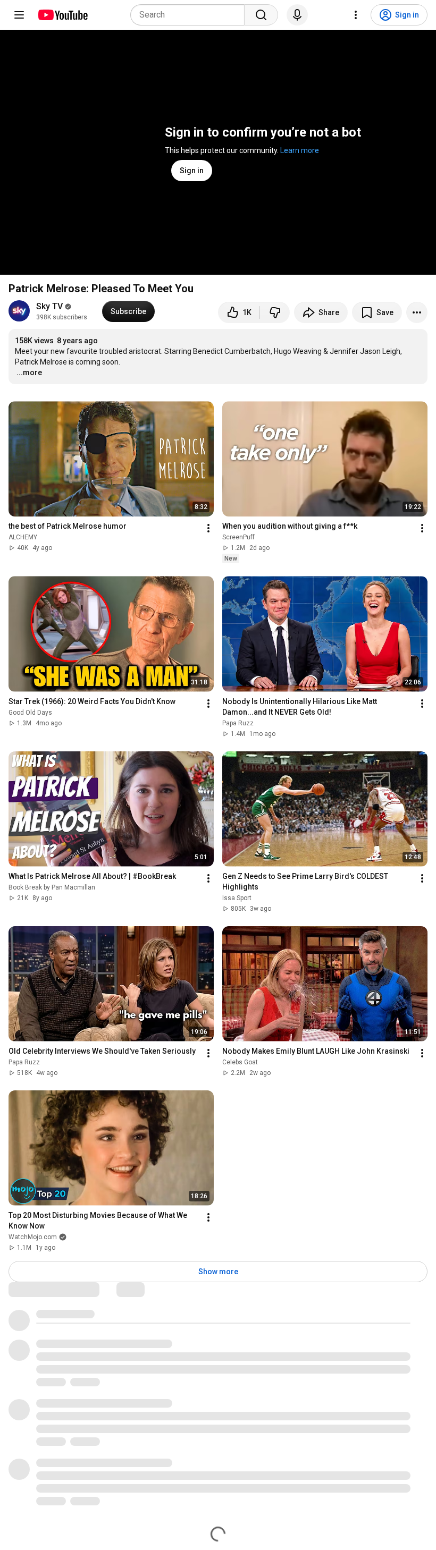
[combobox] (190, 15)
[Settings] (355, 15)
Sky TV (49, 306)
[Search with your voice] (297, 15)
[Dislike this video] (275, 312)
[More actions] (416, 312)
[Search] (261, 15)
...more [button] (29, 372)
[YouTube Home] (62, 15)
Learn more (299, 150)
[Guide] (19, 15)
